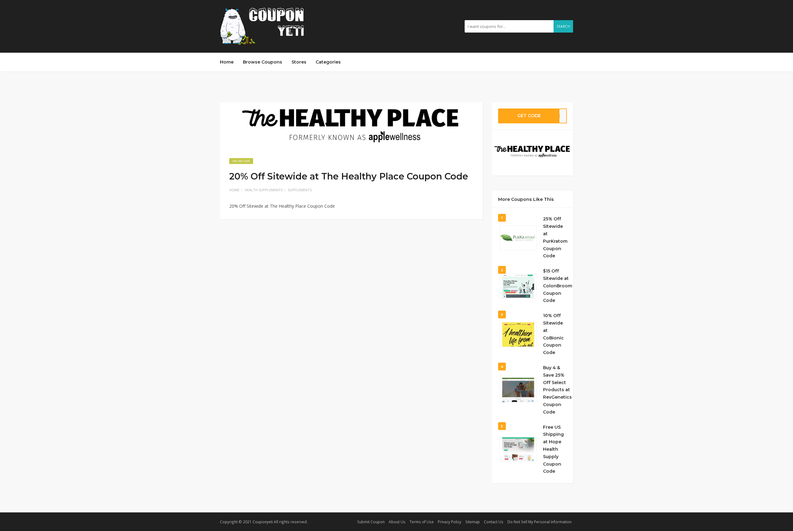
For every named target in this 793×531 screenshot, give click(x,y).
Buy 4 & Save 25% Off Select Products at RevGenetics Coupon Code (557, 390)
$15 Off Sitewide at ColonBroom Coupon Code (557, 285)
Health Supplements (264, 190)
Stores (298, 62)
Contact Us (493, 521)
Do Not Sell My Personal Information (539, 521)
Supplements (300, 190)
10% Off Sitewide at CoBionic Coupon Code (553, 334)
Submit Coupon (371, 521)
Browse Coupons (262, 62)
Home (227, 62)
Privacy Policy (449, 521)
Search (563, 26)
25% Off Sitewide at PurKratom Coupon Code (555, 237)
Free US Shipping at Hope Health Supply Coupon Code (553, 449)
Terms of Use (422, 521)
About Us (397, 521)
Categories (328, 62)
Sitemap (472, 521)
